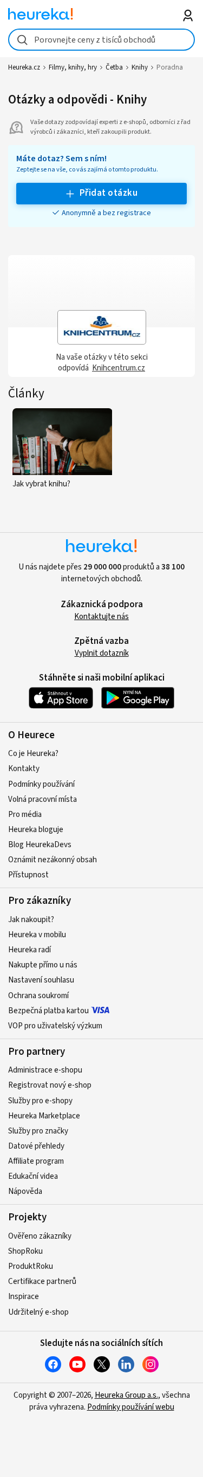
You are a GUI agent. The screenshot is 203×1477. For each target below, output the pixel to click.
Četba (114, 67)
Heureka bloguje (35, 829)
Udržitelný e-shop (38, 1312)
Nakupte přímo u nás (42, 965)
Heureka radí (29, 950)
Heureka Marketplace (44, 1116)
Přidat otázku (108, 193)
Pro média (25, 814)
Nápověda (25, 1191)
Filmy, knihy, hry (73, 67)
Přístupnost (28, 875)
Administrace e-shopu (45, 1070)
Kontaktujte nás (101, 616)
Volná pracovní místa (42, 799)
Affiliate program (36, 1161)
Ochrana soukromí (38, 995)
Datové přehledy (36, 1146)
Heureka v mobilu (37, 934)
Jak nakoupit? (31, 919)
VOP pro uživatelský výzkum (55, 1026)
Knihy (140, 67)
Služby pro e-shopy (40, 1101)
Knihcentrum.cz (118, 368)
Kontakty (24, 768)
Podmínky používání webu (130, 1407)
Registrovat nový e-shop (49, 1085)
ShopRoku (25, 1251)
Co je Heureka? (33, 753)
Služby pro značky (38, 1131)
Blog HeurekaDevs (39, 844)
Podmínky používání (41, 784)
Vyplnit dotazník (102, 653)
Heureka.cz (24, 67)
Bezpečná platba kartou (48, 1010)
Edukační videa (33, 1176)
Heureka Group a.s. (126, 1395)
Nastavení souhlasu (41, 980)
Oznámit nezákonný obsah (52, 859)
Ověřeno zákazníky (39, 1236)
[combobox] (101, 40)
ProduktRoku (30, 1266)
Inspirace (23, 1296)
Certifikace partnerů (42, 1281)
